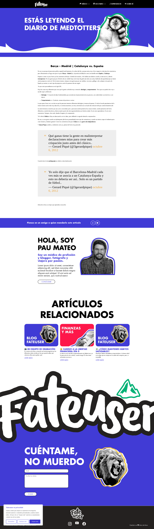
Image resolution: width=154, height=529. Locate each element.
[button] (93, 223)
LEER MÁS (28, 358)
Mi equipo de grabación (41, 349)
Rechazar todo (23, 521)
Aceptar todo (35, 521)
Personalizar (11, 521)
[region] (23, 515)
